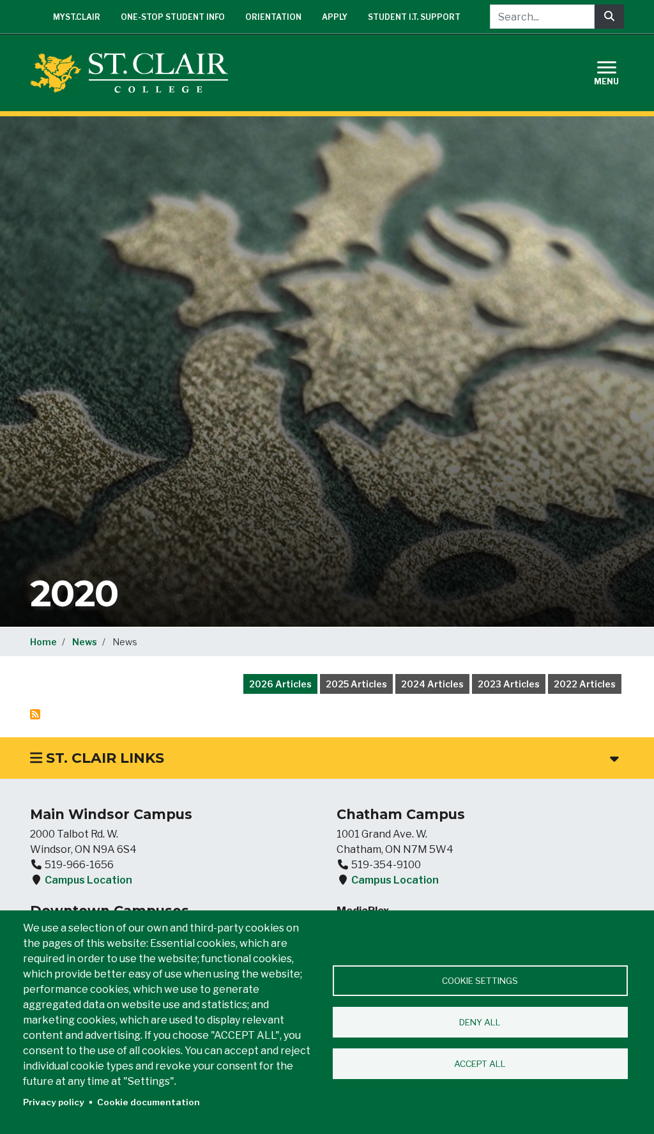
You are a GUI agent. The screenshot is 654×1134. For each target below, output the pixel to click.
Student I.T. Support (414, 17)
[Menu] (614, 71)
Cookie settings (480, 981)
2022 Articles (585, 683)
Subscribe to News (35, 714)
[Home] (134, 73)
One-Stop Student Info (173, 17)
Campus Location (88, 880)
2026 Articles (280, 683)
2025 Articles (356, 683)
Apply (334, 17)
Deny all (480, 1022)
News (84, 641)
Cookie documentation (148, 1102)
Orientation (273, 17)
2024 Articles (432, 683)
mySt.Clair (76, 17)
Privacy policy (53, 1102)
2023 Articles (509, 683)
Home (43, 641)
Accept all (480, 1064)
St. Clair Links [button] (103, 758)
